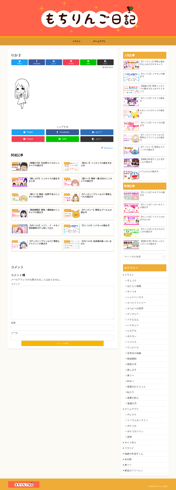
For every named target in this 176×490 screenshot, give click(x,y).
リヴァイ (129, 448)
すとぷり (131, 280)
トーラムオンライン (137, 420)
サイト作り (130, 442)
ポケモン (131, 336)
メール (14, 333)
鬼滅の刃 (131, 403)
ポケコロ (131, 426)
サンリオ (131, 291)
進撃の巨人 (133, 398)
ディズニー (133, 314)
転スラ (130, 392)
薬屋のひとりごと (136, 386)
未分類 (128, 459)
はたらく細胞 (134, 286)
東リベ (130, 375)
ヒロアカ (131, 330)
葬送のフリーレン (134, 470)
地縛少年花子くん (134, 454)
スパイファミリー (136, 302)
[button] (163, 256)
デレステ (131, 414)
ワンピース (133, 347)
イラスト (129, 275)
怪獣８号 (131, 364)
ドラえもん (133, 319)
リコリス (131, 342)
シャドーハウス (135, 297)
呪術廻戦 (131, 358)
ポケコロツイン (135, 431)
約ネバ (130, 381)
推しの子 (131, 370)
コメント (15, 284)
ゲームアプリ (132, 409)
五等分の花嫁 (134, 353)
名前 (13, 322)
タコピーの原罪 (135, 308)
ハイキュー (133, 325)
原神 (129, 437)
